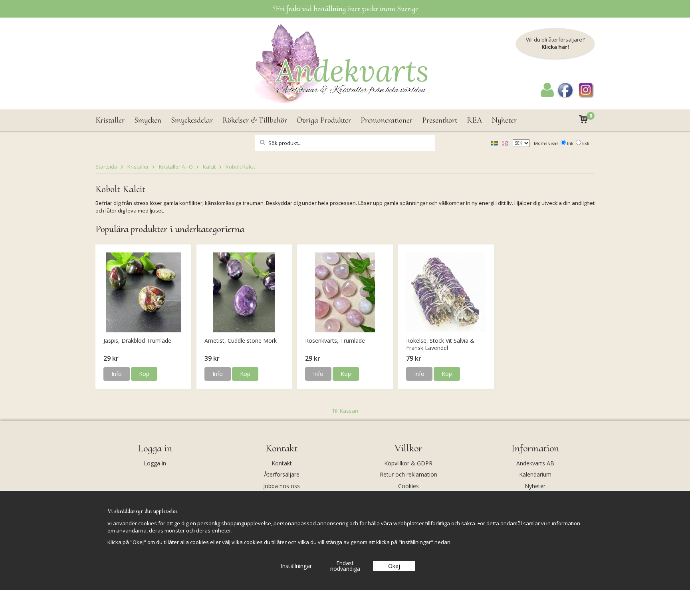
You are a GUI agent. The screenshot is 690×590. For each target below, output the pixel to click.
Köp (144, 373)
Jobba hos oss (281, 486)
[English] (505, 142)
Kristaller (110, 120)
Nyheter (504, 120)
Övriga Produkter (324, 120)
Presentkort (439, 120)
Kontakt (282, 463)
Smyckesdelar (192, 120)
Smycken (147, 120)
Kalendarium (535, 474)
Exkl (586, 143)
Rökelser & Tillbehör (254, 120)
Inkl (571, 143)
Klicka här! (555, 46)
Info (116, 373)
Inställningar (296, 566)
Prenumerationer (386, 120)
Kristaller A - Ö (176, 166)
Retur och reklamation (408, 474)
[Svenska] (494, 142)
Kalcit (209, 166)
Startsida (106, 166)
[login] (547, 95)
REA (474, 120)
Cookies (408, 486)
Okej (394, 566)
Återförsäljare (281, 474)
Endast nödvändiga (345, 565)
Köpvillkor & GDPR (408, 463)
